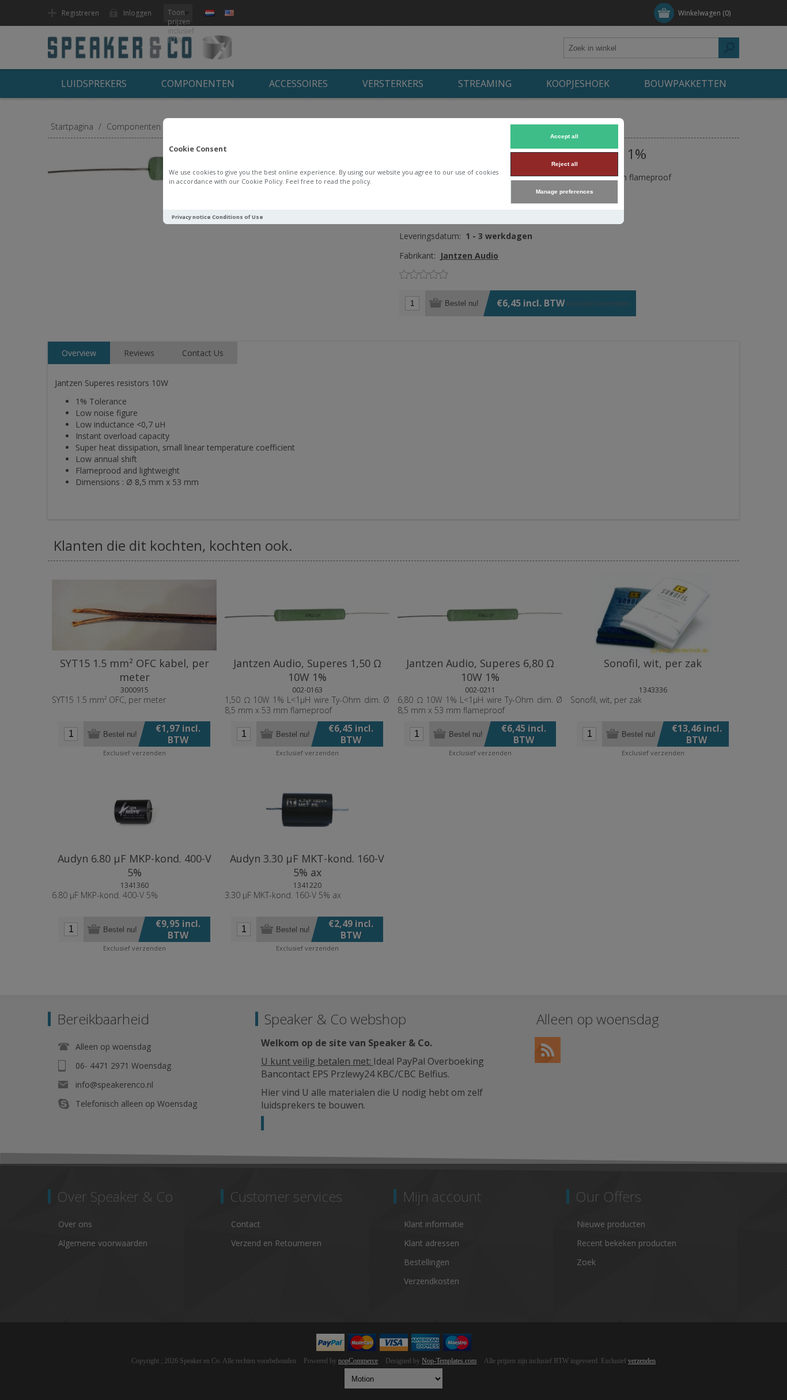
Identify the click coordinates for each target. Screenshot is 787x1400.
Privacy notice (191, 217)
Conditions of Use (237, 217)
